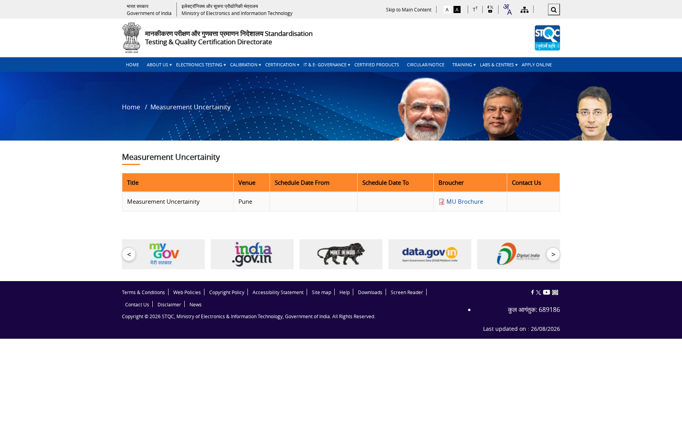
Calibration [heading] (241, 67)
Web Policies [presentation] (187, 292)
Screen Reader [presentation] (407, 292)
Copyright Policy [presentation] (226, 292)
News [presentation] (195, 304)
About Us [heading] (155, 67)
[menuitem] (132, 64)
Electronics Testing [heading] (197, 67)
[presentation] (149, 9)
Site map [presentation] (321, 292)
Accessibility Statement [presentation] (278, 292)
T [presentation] (475, 9)
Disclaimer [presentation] (169, 304)
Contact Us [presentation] (137, 304)
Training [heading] (460, 67)
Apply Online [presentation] (537, 65)
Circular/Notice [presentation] (425, 65)
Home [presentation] (132, 65)
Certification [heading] (278, 67)
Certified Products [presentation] (376, 65)
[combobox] (507, 9)
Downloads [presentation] (370, 292)
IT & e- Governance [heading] (323, 67)
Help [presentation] (344, 292)
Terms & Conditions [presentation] (143, 292)
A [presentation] (447, 9)
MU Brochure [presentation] (464, 201)
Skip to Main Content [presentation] (408, 9)
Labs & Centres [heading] (495, 67)
